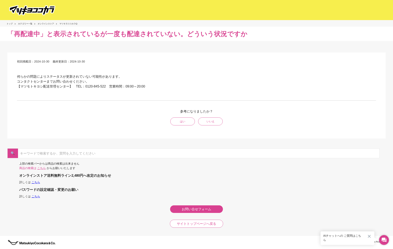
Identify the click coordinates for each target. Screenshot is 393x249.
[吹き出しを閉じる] (369, 236)
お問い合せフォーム (196, 209)
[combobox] (195, 153)
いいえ (211, 121)
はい (182, 121)
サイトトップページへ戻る (196, 223)
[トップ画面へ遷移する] (28, 10)
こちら (41, 168)
